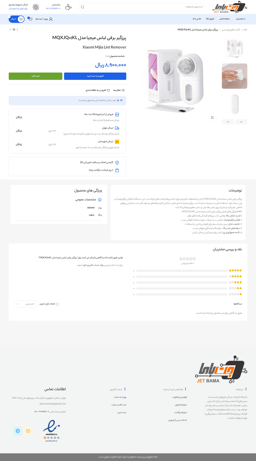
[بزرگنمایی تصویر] (212, 117)
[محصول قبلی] (17, 29)
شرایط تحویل (181, 405)
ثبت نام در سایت (118, 405)
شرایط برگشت (180, 413)
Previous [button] (241, 121)
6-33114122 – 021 (41, 412)
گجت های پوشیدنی (230, 30)
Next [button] (228, 121)
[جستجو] (83, 7)
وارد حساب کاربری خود (93, 265)
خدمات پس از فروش (177, 420)
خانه (245, 30)
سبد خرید (121, 413)
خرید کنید (36, 76)
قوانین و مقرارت (179, 397)
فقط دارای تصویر (47, 304)
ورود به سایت (120, 397)
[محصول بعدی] (10, 29)
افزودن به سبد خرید (95, 76)
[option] (234, 48)
